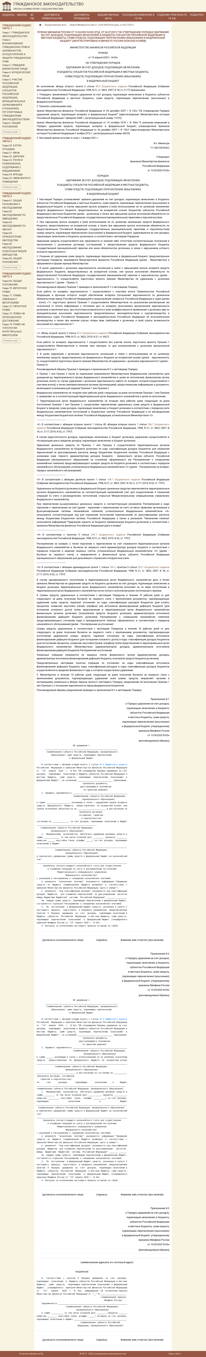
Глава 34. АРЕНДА (12, 174)
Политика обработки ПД (31, 1353)
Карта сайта (175, 1353)
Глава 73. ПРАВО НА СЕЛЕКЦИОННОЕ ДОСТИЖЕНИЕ (13, 317)
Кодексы (8, 14)
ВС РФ (32, 16)
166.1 (151, 424)
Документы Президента (81, 16)
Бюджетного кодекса (114, 86)
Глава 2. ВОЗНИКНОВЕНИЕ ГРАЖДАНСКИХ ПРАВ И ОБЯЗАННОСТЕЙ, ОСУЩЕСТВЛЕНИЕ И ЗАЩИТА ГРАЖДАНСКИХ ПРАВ (16, 50)
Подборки (197, 14)
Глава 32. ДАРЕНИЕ (13, 156)
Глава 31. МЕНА (11, 152)
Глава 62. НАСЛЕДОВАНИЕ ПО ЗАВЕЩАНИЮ (14, 215)
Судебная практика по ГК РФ (172, 16)
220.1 (141, 567)
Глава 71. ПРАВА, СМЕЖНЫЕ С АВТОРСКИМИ (11, 299)
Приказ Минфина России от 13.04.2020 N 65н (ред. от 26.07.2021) (102, 25)
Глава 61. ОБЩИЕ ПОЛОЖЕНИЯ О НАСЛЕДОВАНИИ (12, 204)
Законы (22, 14)
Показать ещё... (11, 132)
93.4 (98, 86)
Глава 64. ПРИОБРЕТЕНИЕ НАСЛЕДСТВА (11, 237)
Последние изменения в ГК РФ (138, 16)
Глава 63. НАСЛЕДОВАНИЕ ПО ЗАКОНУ (14, 226)
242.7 (94, 534)
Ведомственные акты (108, 16)
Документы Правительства (52, 16)
